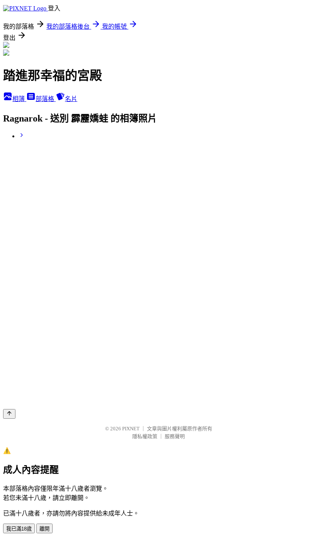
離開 (44, 529)
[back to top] (9, 414)
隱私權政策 (144, 436)
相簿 (19, 99)
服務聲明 (175, 436)
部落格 (46, 99)
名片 (71, 99)
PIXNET (131, 428)
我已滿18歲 (19, 529)
